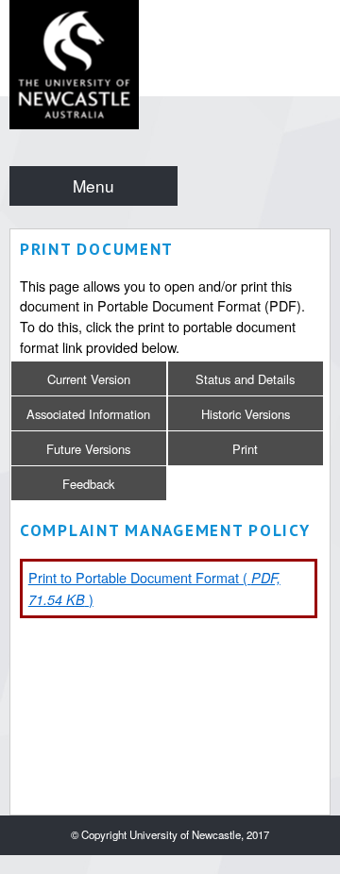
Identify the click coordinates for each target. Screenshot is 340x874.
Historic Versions (245, 414)
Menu (93, 185)
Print (245, 449)
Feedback (88, 484)
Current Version (88, 379)
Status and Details (245, 379)
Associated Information (88, 414)
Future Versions (88, 449)
